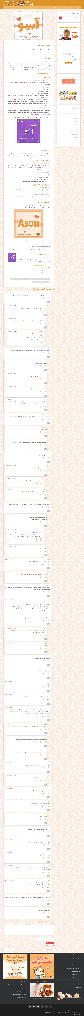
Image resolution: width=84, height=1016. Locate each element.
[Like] (48, 298)
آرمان (25, 197)
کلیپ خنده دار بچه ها (37, 998)
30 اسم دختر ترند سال (76, 984)
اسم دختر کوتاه (19, 279)
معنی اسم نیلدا (19, 988)
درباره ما (34, 1010)
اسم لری (76, 118)
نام (53, 936)
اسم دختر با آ (37, 63)
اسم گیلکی (75, 124)
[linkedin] (30, 1006)
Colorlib (48, 1012)
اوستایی (40, 112)
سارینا (13, 190)
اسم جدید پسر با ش (76, 974)
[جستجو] (58, 8)
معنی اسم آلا (44, 274)
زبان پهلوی (15, 110)
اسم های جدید (75, 134)
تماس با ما (23, 1010)
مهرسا (27, 190)
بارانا (72, 54)
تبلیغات (29, 1010)
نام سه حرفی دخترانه (31, 117)
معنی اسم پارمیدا (43, 272)
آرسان (45, 197)
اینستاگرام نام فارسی (22, 82)
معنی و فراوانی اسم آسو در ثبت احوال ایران (41, 281)
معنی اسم (19, 50)
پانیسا (72, 58)
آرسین (41, 197)
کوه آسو (22, 101)
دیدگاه (52, 923)
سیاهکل (42, 99)
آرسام (48, 197)
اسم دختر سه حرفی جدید (28, 279)
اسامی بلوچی (20, 991)
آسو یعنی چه (44, 279)
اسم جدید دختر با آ (76, 965)
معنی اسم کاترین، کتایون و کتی (74, 968)
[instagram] (55, 8)
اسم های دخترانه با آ (45, 192)
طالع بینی (76, 137)
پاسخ (48, 301)
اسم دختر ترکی (39, 190)
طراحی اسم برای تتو (74, 140)
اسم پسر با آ (12, 197)
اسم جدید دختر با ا (77, 958)
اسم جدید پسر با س (76, 977)
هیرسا (38, 197)
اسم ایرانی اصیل (28, 50)
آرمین (31, 197)
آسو (48, 279)
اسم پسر (77, 7)
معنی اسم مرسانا (19, 997)
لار (34, 95)
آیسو (30, 190)
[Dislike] (43, 298)
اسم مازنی (76, 121)
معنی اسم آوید (77, 987)
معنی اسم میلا (78, 961)
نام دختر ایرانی (13, 50)
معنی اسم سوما (43, 270)
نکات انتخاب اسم (74, 108)
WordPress (75, 1014)
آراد (20, 197)
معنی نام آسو (12, 279)
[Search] (60, 18)
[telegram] (46, 1006)
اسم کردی (76, 115)
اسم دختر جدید (13, 67)
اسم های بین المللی (74, 128)
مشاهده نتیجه (68, 67)
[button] (57, 59)
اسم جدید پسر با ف (76, 971)
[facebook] (42, 1006)
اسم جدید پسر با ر (77, 981)
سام (22, 197)
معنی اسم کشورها (74, 131)
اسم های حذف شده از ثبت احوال (15, 984)
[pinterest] (38, 1006)
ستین (72, 61)
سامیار (35, 197)
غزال (37, 114)
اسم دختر (71, 7)
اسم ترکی (76, 111)
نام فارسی (37, 50)
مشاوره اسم (64, 7)
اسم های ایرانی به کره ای (16, 994)
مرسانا (33, 190)
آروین (28, 197)
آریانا (19, 190)
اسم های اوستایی (13, 155)
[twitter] (34, 1006)
